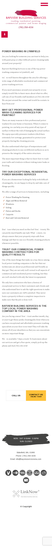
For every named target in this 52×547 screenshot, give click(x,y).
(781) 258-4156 (26, 27)
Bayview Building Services (26, 17)
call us (16, 395)
